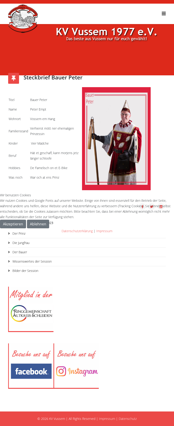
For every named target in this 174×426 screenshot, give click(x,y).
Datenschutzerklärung (77, 231)
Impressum (104, 231)
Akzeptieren (13, 224)
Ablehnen (38, 224)
